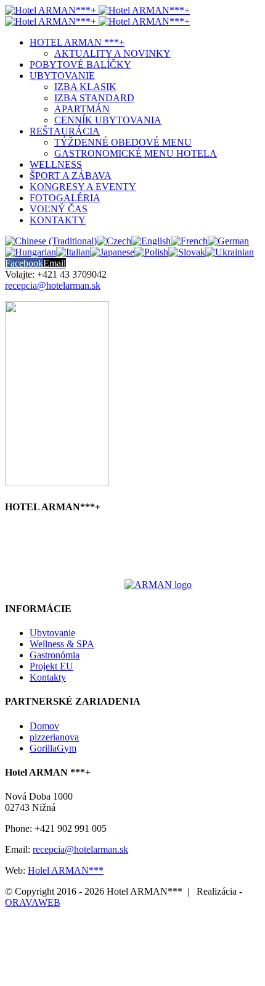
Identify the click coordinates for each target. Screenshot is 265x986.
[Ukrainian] (229, 252)
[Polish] (151, 252)
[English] (151, 241)
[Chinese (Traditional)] (51, 241)
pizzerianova (54, 737)
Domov (44, 726)
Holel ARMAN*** (66, 870)
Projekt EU (51, 666)
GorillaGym (53, 748)
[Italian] (73, 252)
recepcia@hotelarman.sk (52, 285)
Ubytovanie (52, 633)
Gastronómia (55, 655)
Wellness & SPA (62, 644)
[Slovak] (186, 252)
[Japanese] (112, 252)
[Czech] (114, 241)
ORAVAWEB (32, 902)
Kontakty (48, 677)
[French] (189, 241)
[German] (228, 241)
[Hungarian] (30, 252)
